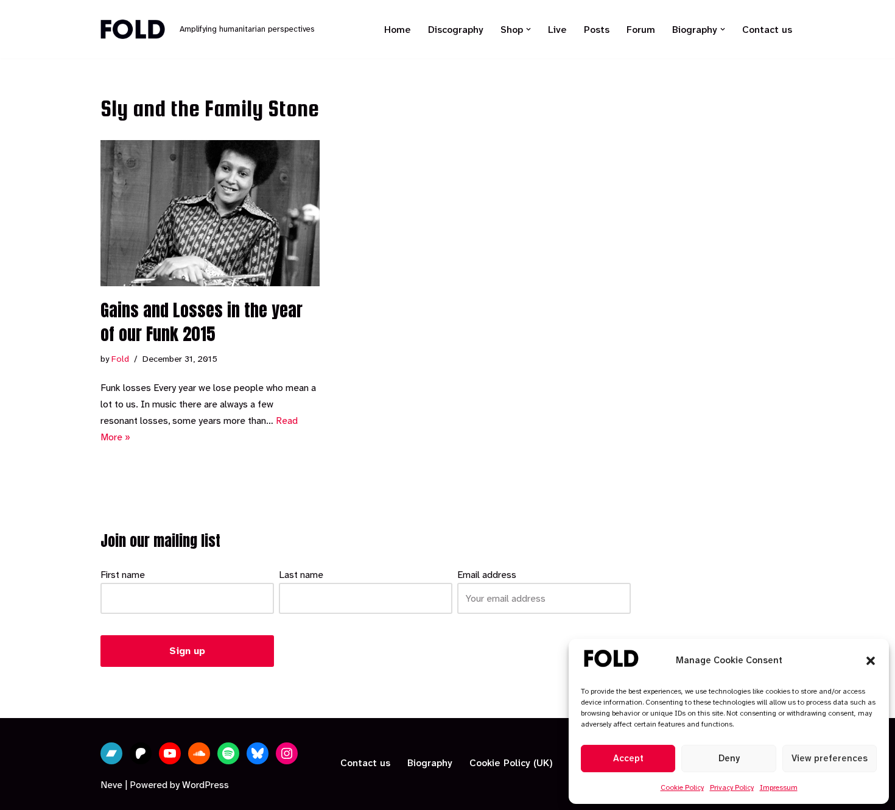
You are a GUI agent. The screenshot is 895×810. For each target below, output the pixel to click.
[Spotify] (228, 753)
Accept (628, 758)
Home (397, 29)
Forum (640, 29)
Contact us (767, 29)
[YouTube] (170, 753)
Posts (596, 29)
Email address (486, 574)
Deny (729, 758)
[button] (871, 661)
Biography (429, 762)
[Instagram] (287, 753)
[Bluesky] (257, 753)
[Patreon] (141, 753)
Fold (120, 359)
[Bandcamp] (111, 753)
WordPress (205, 784)
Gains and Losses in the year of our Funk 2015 (201, 322)
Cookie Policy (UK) (511, 762)
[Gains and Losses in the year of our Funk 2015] (210, 213)
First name (122, 574)
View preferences (829, 758)
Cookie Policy (682, 787)
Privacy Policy (732, 787)
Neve (111, 784)
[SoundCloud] (199, 753)
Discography (455, 29)
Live (557, 29)
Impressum (779, 787)
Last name (301, 574)
